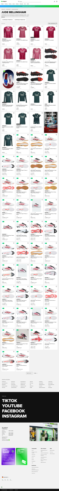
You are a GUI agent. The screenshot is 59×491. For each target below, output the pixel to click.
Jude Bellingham (14, 9)
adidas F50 (31, 381)
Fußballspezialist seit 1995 (44, 451)
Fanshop (3, 9)
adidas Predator (50, 381)
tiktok (9, 401)
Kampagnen (33, 461)
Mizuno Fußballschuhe (51, 384)
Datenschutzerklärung (35, 467)
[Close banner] (57, 6)
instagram (14, 416)
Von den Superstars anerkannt (44, 457)
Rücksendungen (52, 453)
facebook (13, 411)
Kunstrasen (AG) (13, 384)
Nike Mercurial (13, 381)
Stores (33, 450)
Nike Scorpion (50, 387)
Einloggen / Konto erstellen (34, 452)
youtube (12, 406)
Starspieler (8, 9)
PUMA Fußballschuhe (42, 384)
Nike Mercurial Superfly (42, 387)
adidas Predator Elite (13, 387)
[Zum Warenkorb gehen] (57, 1)
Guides (33, 459)
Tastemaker (33, 454)
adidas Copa (3, 387)
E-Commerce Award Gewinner (44, 455)
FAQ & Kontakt (52, 450)
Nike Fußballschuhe (23, 381)
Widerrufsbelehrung (35, 471)
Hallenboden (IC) (23, 387)
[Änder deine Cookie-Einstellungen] (2, 487)
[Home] (4, 1)
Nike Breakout (4, 384)
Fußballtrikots (41, 381)
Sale (30, 384)
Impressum (33, 473)
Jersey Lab (33, 456)
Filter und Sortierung (51, 23)
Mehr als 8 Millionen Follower (44, 460)
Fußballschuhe (4, 381)
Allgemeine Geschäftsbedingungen (35, 469)
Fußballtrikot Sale (23, 384)
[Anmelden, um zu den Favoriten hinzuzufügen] (14, 26)
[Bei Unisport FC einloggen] (54, 1)
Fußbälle (31, 387)
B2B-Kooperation (43, 462)
